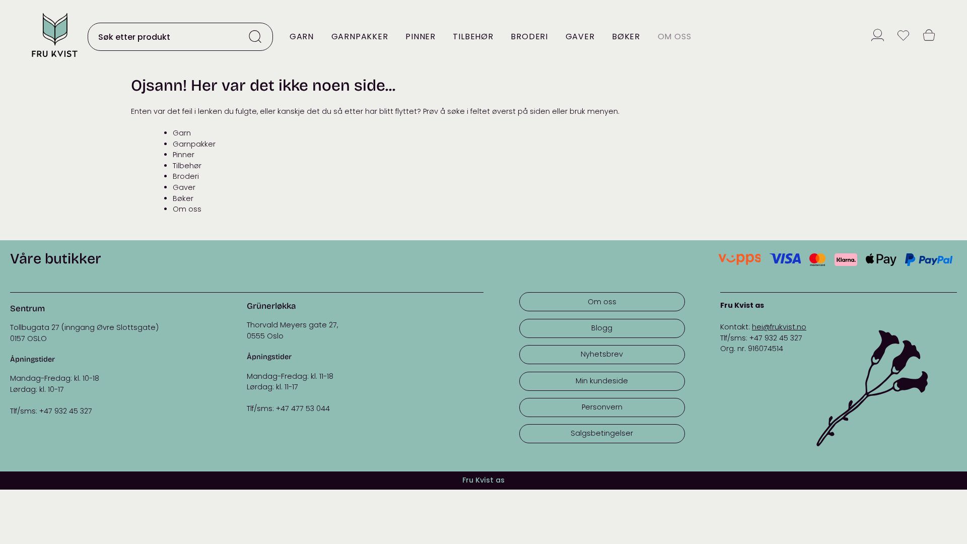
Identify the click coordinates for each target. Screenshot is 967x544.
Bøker (626, 36)
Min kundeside (602, 381)
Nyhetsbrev (602, 354)
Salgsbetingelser (602, 433)
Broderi (529, 36)
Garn (302, 36)
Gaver (580, 36)
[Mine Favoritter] (903, 36)
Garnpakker (359, 36)
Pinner (420, 36)
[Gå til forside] (54, 57)
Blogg (601, 328)
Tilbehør (473, 36)
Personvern (602, 407)
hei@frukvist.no (779, 327)
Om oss (675, 36)
